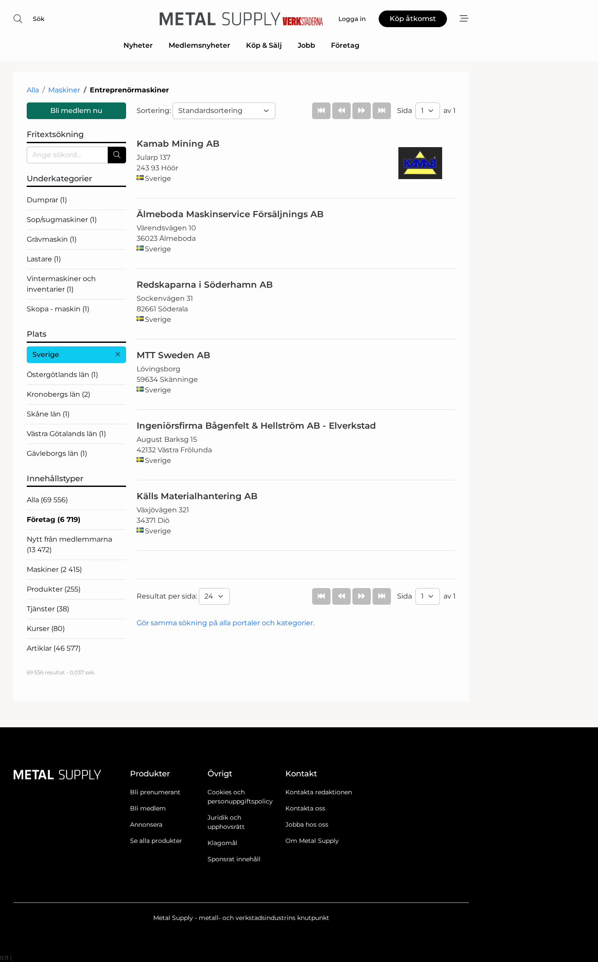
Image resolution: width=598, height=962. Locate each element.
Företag (345, 45)
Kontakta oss (305, 808)
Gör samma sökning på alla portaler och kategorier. (225, 623)
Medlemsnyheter (199, 45)
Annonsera (146, 824)
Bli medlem (148, 808)
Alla (33, 90)
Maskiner (64, 90)
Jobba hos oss (306, 824)
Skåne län (48, 414)
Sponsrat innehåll (234, 859)
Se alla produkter (156, 841)
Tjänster (48, 609)
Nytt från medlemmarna (69, 544)
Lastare (44, 259)
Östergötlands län (62, 374)
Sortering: (154, 110)
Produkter (54, 589)
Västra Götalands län (66, 434)
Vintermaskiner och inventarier (61, 284)
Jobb (306, 45)
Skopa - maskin (58, 309)
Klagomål (222, 843)
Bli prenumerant (155, 792)
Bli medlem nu (76, 110)
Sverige (45, 354)
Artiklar (54, 648)
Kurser (46, 628)
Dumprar (47, 200)
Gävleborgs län (57, 453)
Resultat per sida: (168, 596)
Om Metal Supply (312, 841)
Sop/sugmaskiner (62, 219)
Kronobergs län (58, 394)
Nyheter (138, 45)
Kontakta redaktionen (318, 792)
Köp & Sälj (264, 45)
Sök (39, 19)
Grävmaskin (52, 239)
